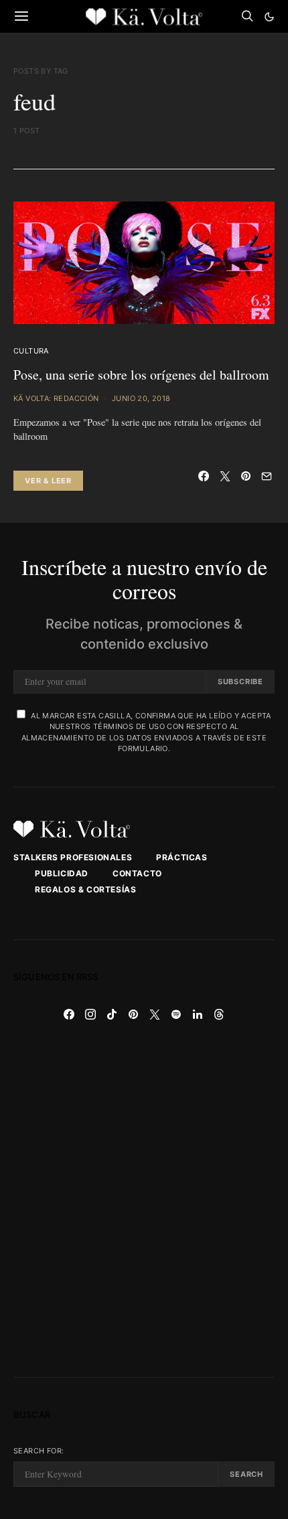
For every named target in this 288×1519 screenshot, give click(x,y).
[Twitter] (154, 1014)
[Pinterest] (133, 1014)
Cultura (31, 350)
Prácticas (181, 857)
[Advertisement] (144, 1201)
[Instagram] (90, 1014)
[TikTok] (111, 1014)
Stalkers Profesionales (72, 857)
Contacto (137, 873)
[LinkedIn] (197, 1014)
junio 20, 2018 (141, 398)
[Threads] (219, 1014)
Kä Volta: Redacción (56, 398)
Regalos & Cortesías (85, 889)
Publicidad (61, 873)
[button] (269, 16)
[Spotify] (176, 1014)
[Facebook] (69, 1014)
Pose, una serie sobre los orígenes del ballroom (141, 375)
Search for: (38, 1450)
